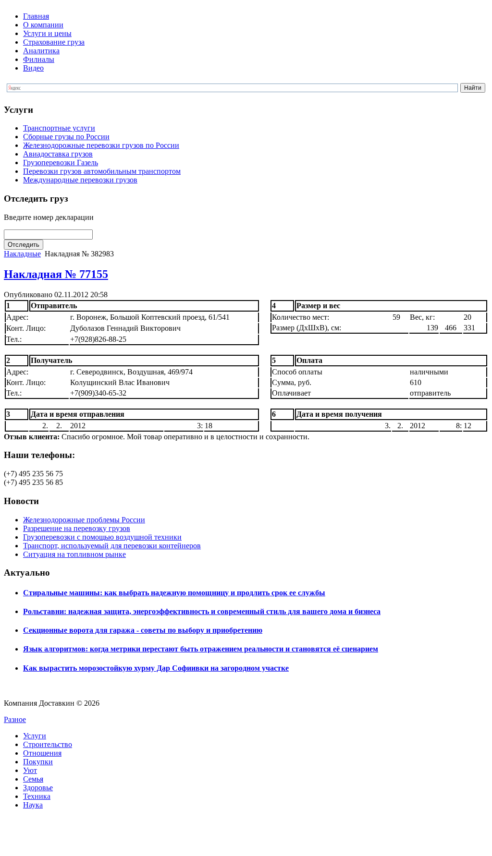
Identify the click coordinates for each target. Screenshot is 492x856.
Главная (36, 16)
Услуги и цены (47, 33)
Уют (30, 770)
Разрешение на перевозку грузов (76, 528)
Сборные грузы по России (66, 137)
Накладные (22, 254)
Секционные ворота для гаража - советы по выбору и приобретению (142, 630)
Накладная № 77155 (56, 274)
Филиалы (38, 59)
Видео (33, 68)
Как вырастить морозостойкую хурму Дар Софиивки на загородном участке (156, 668)
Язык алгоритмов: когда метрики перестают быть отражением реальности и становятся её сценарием (200, 649)
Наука (33, 805)
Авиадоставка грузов (58, 154)
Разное (15, 719)
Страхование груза (54, 42)
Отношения (42, 753)
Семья (33, 779)
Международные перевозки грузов (80, 180)
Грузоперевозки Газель (60, 162)
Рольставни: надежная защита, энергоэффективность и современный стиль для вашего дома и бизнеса (202, 611)
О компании (43, 25)
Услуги (34, 736)
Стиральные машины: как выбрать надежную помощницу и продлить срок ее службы (174, 593)
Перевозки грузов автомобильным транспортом (102, 171)
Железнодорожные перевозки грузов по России (101, 145)
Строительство (47, 744)
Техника (36, 796)
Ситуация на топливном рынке (74, 554)
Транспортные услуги (59, 128)
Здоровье (38, 788)
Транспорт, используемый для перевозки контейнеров (112, 546)
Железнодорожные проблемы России (84, 520)
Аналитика (41, 51)
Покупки (38, 762)
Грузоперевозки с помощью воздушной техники (102, 537)
